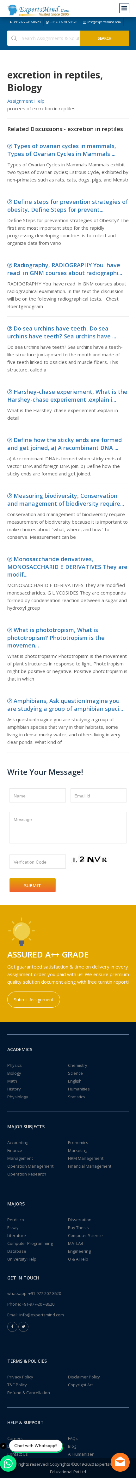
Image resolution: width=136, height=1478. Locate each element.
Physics (14, 1065)
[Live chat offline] (120, 1462)
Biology (14, 1073)
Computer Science (85, 1235)
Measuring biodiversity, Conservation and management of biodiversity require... (65, 499)
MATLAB (75, 1243)
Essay (13, 1227)
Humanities (79, 1089)
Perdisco (15, 1219)
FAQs (73, 1438)
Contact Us (17, 1454)
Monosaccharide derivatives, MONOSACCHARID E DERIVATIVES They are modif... (67, 566)
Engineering (79, 1251)
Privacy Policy (20, 1377)
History (14, 1089)
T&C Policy (17, 1385)
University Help (21, 1259)
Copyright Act (80, 1385)
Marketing (77, 1150)
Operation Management (30, 1166)
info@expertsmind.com (104, 22)
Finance (14, 1150)
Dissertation (79, 1219)
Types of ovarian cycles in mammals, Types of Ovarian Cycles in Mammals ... (61, 150)
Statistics (76, 1097)
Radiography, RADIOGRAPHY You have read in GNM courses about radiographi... (64, 269)
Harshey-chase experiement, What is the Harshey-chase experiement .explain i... (67, 395)
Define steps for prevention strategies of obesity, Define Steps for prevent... (67, 205)
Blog (72, 1446)
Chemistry (77, 1065)
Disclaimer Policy (84, 1377)
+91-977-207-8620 (27, 22)
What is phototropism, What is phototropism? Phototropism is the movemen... (56, 637)
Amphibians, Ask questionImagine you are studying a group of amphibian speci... (65, 704)
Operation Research (26, 1174)
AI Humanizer (81, 1454)
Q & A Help (78, 1259)
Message (23, 819)
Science (75, 1073)
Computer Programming (30, 1243)
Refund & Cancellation (28, 1392)
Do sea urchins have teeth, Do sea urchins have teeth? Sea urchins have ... (61, 332)
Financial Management (89, 1166)
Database (16, 1251)
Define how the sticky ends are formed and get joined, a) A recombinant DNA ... (64, 443)
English (75, 1081)
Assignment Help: (26, 101)
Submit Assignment (33, 1000)
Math (12, 1081)
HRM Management (85, 1158)
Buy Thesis (78, 1227)
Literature (16, 1235)
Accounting (17, 1142)
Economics (78, 1142)
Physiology (17, 1097)
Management (20, 1158)
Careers (15, 1438)
